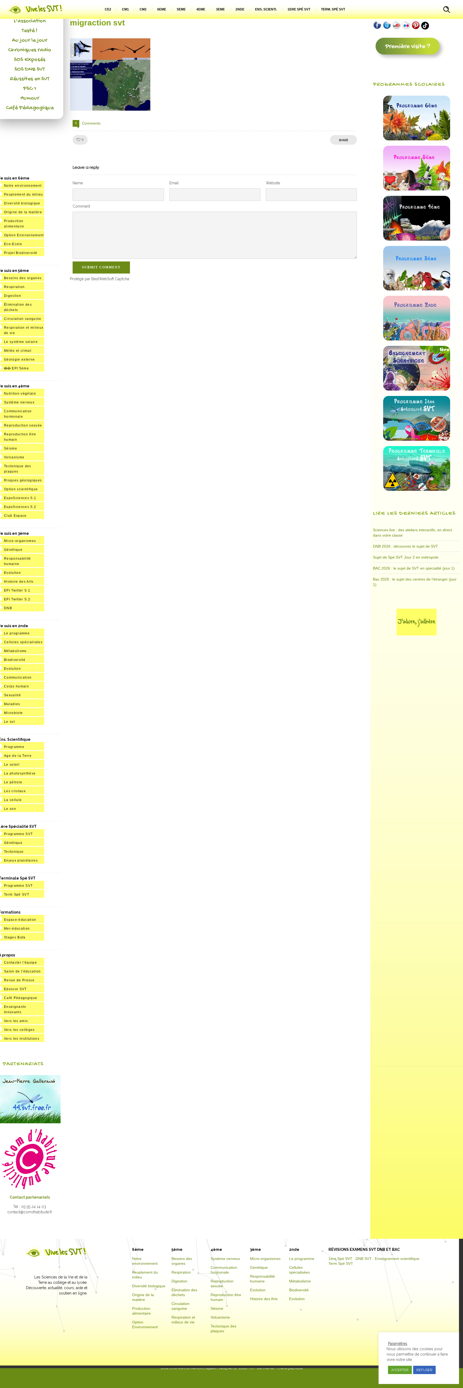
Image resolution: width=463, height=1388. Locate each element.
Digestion (12, 296)
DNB (8, 608)
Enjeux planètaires (21, 860)
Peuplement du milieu (23, 194)
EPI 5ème (16, 368)
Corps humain (16, 686)
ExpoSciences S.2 (20, 507)
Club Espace (15, 516)
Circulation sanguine (23, 319)
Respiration (14, 287)
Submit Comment (101, 267)
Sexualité (12, 695)
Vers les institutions (21, 1039)
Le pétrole (13, 782)
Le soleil (12, 764)
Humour (29, 98)
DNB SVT (364, 1258)
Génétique (13, 550)
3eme (220, 9)
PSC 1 (29, 88)
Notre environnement (23, 186)
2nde (240, 9)
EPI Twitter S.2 (17, 599)
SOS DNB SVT (29, 69)
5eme (181, 9)
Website (273, 183)
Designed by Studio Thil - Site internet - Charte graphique (260, 1368)
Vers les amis (16, 1021)
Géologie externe (19, 359)
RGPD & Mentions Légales (197, 1368)
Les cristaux (15, 791)
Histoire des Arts (19, 581)
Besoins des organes (23, 278)
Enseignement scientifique (397, 1258)
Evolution (12, 573)
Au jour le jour (29, 40)
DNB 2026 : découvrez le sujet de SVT (405, 546)
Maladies (12, 704)
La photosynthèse (20, 773)
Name (78, 183)
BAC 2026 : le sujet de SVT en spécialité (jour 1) (414, 568)
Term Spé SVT (16, 894)
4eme (200, 9)
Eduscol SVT (15, 989)
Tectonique (14, 852)
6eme (161, 9)
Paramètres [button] (397, 1343)
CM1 (125, 9)
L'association (30, 21)
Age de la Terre (18, 756)
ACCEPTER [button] (400, 1370)
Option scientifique (21, 489)
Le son (10, 809)
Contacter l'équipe (20, 962)
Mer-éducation (17, 928)
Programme (14, 747)
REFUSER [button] (424, 1370)
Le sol (9, 722)
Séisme (10, 448)
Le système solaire (21, 342)
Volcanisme (14, 457)
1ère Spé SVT (340, 1258)
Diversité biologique (22, 203)
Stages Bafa (15, 937)
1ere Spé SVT (298, 9)
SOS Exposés (29, 59)
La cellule (13, 800)
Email (174, 183)
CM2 (143, 9)
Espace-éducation (20, 920)
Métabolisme (15, 651)
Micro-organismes (20, 541)
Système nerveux (19, 402)
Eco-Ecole (13, 244)
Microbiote (13, 713)
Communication (18, 677)
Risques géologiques (23, 480)
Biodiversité (14, 660)
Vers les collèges (19, 1030)
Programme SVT (18, 834)
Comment (81, 206)
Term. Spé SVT (333, 9)
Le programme (17, 633)
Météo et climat (17, 351)
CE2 (108, 9)
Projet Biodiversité (20, 253)
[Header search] (446, 10)
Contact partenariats (30, 1197)
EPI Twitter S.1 (17, 590)
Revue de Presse (19, 980)
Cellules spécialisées (23, 642)
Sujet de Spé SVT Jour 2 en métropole (405, 557)
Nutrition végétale (20, 393)
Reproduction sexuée (23, 425)
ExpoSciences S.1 (20, 498)
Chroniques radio (29, 50)
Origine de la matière (23, 212)
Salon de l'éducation (22, 971)
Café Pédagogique (30, 107)
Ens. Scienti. (266, 9)
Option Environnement (24, 235)
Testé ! (30, 30)
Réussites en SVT (29, 79)
